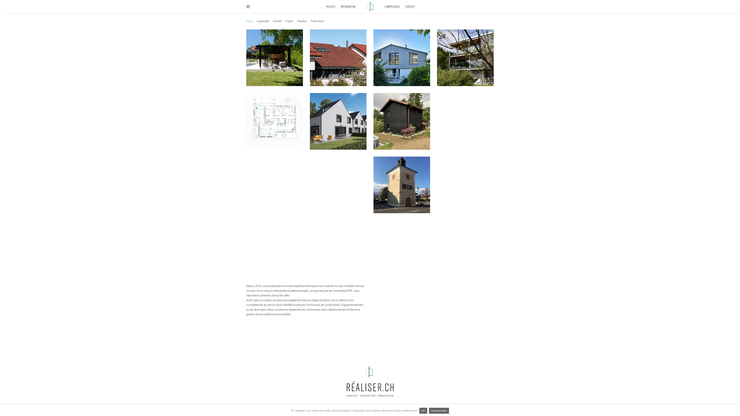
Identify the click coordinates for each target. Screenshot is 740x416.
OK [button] (423, 410)
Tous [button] (249, 21)
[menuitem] (251, 6)
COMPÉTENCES (392, 6)
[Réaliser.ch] (370, 6)
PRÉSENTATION (348, 6)
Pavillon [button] (302, 21)
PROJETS (330, 6)
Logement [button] (263, 21)
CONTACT (410, 6)
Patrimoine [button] (317, 21)
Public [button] (289, 21)
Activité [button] (277, 21)
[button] (251, 6)
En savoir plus (439, 410)
